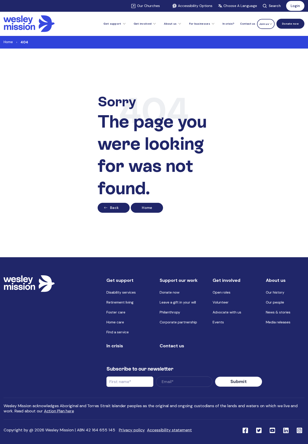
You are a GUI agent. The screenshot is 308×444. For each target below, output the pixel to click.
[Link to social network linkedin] (286, 430)
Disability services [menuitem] (121, 292)
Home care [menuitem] (115, 322)
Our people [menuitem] (275, 302)
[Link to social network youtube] (272, 430)
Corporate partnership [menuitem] (178, 322)
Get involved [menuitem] (226, 280)
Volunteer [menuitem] (221, 302)
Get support (112, 24)
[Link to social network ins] (299, 430)
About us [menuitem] (276, 280)
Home (8, 42)
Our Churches (148, 5)
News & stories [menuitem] (278, 312)
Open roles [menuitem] (221, 292)
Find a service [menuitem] (117, 332)
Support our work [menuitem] (179, 280)
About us (170, 24)
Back (114, 207)
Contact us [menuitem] (247, 24)
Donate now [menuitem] (169, 292)
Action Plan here (59, 411)
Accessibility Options (195, 5)
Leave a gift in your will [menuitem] (178, 302)
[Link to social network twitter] (259, 430)
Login (295, 5)
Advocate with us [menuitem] (227, 312)
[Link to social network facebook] (245, 430)
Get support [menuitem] (119, 280)
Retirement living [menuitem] (119, 302)
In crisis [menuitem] (114, 346)
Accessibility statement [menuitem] (169, 430)
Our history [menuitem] (275, 292)
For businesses (199, 24)
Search (275, 5)
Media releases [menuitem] (278, 322)
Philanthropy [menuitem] (170, 312)
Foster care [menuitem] (115, 312)
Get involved (143, 24)
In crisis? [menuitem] (228, 24)
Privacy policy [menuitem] (132, 430)
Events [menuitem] (218, 322)
